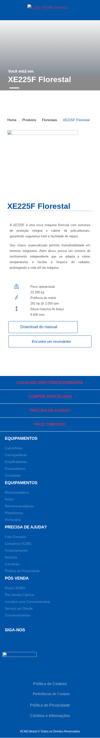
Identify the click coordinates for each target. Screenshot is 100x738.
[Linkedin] (19, 641)
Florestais (49, 120)
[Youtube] (29, 641)
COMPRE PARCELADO (50, 396)
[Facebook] (9, 641)
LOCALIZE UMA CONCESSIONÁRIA (50, 383)
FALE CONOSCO (50, 424)
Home (12, 120)
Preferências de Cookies (51, 694)
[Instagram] (39, 641)
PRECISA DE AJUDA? (50, 410)
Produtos (29, 120)
